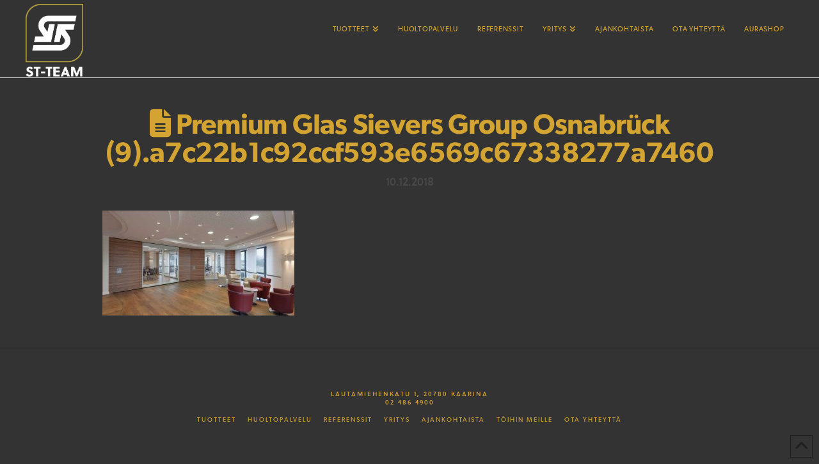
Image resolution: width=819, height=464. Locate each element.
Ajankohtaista (453, 420)
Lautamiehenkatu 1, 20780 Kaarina (409, 393)
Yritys (397, 420)
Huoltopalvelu (280, 420)
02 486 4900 (409, 401)
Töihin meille (525, 420)
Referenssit (348, 420)
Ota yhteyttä (593, 420)
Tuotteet (216, 420)
